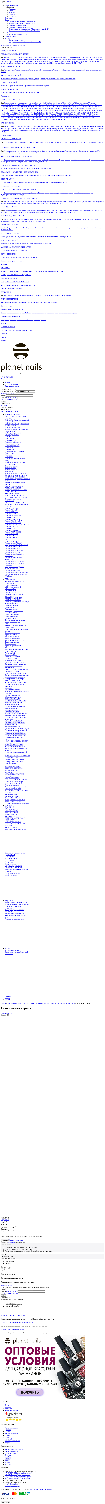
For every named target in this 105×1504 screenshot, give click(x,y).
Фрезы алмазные (53, 160)
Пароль (3, 397)
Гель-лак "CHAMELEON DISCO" (84, 105)
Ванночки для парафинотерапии (12, 302)
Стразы (58, 228)
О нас (7, 1405)
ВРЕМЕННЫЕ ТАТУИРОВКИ (12, 309)
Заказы (7, 382)
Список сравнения (11, 384)
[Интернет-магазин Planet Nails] (21, 371)
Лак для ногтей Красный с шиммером (25, 128)
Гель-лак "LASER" (14, 110)
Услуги (7, 38)
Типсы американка (22, 70)
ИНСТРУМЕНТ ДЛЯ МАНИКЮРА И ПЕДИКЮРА (19, 189)
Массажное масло (59, 271)
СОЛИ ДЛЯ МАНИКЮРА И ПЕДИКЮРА (16, 275)
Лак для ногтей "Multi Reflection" (32, 126)
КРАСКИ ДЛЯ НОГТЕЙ (9, 240)
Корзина (4, 411)
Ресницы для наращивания (36, 320)
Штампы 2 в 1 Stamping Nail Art (41, 237)
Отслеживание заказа (8, 391)
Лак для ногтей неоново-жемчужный (51, 128)
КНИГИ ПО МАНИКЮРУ (10, 89)
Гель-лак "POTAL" (30, 112)
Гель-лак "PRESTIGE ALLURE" (48, 112)
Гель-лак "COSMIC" (31, 107)
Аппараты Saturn (45, 168)
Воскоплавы (38, 295)
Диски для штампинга (8, 237)
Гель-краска (84, 61)
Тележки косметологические (56, 153)
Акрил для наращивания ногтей (12, 86)
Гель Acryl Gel (66, 59)
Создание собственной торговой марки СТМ (25, 42)
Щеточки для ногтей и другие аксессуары (48, 203)
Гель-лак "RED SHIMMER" (52, 116)
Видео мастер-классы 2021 (18, 34)
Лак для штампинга (23, 237)
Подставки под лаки (87, 201)
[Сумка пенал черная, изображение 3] (31, 1199)
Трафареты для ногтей (68, 228)
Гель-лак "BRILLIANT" (31, 105)
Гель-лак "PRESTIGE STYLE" (81, 114)
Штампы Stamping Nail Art (61, 237)
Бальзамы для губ (46, 271)
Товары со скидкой (11, 1433)
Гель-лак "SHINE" (29, 118)
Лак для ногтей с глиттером (74, 128)
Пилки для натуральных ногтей (86, 210)
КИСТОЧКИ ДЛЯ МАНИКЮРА (12, 216)
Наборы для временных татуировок (37, 313)
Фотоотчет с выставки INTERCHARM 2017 (24, 31)
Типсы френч (58, 70)
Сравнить (11, 1242)
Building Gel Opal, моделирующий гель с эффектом (58, 57)
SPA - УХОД (5, 268)
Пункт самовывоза (11, 1428)
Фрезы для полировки (66, 160)
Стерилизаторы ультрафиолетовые (35, 182)
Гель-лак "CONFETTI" (16, 107)
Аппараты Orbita (18, 168)
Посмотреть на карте (12, 1486)
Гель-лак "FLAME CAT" (16, 108)
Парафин (27, 302)
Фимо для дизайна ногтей (85, 228)
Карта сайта (9, 1439)
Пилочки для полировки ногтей (46, 212)
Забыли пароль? (11, 397)
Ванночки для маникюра (12, 201)
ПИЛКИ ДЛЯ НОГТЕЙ (9, 207)
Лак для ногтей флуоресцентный (67, 130)
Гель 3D (58, 59)
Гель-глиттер (68, 61)
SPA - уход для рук (20, 271)
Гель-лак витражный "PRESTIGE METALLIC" (56, 119)
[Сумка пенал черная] (31, 1076)
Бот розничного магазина (14, 1449)
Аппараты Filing (6, 168)
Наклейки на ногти (49, 228)
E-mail (3, 395)
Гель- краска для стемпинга (54, 61)
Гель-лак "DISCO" (74, 107)
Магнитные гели (7, 250)
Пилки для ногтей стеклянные (24, 212)
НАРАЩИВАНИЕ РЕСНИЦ (11, 316)
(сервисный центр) (18, 1477)
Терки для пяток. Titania (29, 257)
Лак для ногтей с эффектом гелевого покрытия (24, 130)
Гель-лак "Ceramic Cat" (64, 105)
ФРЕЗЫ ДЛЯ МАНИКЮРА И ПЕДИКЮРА (16, 156)
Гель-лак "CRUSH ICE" (46, 107)
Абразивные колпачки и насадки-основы (18, 160)
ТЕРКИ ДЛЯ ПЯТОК (8, 254)
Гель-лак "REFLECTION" (71, 116)
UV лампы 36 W (48, 142)
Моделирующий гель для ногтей (38, 63)
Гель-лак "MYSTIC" (77, 110)
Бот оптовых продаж (12, 1451)
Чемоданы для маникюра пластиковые (35, 175)
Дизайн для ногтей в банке (13, 228)
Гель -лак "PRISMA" (42, 103)
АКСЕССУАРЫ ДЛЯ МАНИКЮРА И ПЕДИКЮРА (19, 198)
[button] (5, 1220)
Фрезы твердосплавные (38, 162)
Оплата (11, 11)
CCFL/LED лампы (19, 142)
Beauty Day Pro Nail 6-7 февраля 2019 (22, 23)
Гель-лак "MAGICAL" (44, 110)
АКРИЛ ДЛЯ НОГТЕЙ (9, 82)
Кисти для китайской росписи (51, 219)
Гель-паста (13, 63)
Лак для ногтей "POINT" (69, 126)
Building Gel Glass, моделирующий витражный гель (22, 57)
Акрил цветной (28, 86)
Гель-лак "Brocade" (56, 103)
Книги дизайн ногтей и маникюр (12, 92)
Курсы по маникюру (12, 5)
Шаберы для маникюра (16, 195)
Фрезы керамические (81, 160)
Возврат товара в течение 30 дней (13, 1329)
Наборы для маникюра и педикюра (66, 193)
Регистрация (9, 393)
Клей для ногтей (9, 70)
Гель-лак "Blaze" (17, 105)
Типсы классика (34, 70)
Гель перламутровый (20, 61)
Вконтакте (8, 1455)
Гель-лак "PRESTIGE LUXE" (60, 114)
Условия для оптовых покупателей (13, 45)
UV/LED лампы (70, 142)
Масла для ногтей (7, 285)
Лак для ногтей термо (48, 130)
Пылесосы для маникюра (88, 151)
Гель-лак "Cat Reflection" (47, 105)
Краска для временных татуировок (13, 313)
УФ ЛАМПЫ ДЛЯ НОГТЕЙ (11, 139)
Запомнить (6, 404)
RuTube (7, 1462)
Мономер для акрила (41, 86)
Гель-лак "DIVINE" (87, 107)
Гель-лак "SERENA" (87, 116)
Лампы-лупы (60, 151)
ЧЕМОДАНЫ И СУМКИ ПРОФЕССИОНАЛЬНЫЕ (19, 172)
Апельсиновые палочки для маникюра (17, 193)
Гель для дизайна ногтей (90, 59)
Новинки (8, 1435)
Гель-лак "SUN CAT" (55, 118)
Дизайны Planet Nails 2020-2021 (20, 27)
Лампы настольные (49, 151)
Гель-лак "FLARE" (31, 108)
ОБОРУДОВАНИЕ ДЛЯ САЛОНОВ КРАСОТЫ (18, 147)
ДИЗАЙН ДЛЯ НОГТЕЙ (10, 224)
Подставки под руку (72, 151)
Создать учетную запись (9, 399)
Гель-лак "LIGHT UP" (29, 110)
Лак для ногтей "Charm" (12, 126)
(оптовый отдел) (17, 1478)
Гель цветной (40, 61)
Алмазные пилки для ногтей (14, 210)
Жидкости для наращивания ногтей (44, 79)
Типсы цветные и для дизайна (73, 70)
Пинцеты (81, 193)
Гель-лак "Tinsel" (68, 118)
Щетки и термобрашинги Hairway (13, 261)
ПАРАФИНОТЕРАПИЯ (9, 299)
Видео (7, 33)
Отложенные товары (12, 386)
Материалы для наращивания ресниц (14, 320)
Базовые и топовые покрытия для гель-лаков (19, 103)
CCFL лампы (8, 142)
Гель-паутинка (22, 63)
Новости (12, 14)
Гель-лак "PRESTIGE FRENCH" (38, 114)
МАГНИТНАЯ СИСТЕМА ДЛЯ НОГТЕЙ (16, 247)
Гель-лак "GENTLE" (71, 108)
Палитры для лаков (73, 201)
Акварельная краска (8, 243)
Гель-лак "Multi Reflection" (61, 110)
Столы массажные (29, 153)
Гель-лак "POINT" (17, 112)
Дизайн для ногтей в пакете (32, 228)
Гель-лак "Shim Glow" (15, 118)
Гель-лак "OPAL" (90, 110)
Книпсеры (34, 193)
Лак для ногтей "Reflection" (87, 126)
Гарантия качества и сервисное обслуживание (17, 1322)
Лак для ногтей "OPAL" (52, 126)
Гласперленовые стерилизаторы (12, 182)
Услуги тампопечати (16, 40)
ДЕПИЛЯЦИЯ (6, 292)
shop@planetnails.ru (11, 1484)
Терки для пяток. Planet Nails (11, 257)
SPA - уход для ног (7, 271)
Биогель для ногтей (48, 59)
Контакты (12, 12)
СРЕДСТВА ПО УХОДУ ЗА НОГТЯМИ (15, 282)
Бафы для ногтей (30, 210)
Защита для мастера (28, 201)
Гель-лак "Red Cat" (35, 116)
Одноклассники (10, 1453)
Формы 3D (9, 230)
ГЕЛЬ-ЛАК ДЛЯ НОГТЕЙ (10, 99)
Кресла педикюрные (35, 151)
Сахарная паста (48, 295)
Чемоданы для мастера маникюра (60, 175)
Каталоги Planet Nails (12, 1441)
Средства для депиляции (62, 295)
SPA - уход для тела (33, 271)
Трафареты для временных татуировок (63, 313)
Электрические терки (73, 153)
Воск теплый (29, 295)
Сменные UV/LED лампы (85, 142)
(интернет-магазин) (18, 1475)
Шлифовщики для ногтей (67, 212)
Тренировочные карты (32, 92)
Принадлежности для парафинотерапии (44, 302)
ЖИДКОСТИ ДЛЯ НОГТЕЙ (11, 75)
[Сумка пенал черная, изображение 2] (31, 1138)
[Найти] (20, 373)
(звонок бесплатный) (18, 1473)
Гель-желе (76, 61)
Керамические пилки (43, 210)
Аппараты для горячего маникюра (16, 151)
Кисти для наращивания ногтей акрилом (76, 219)
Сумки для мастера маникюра (11, 175)
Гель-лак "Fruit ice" (57, 108)
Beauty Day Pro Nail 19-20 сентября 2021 (23, 22)
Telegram (8, 1464)
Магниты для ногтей (20, 250)
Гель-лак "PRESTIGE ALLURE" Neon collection (75, 112)
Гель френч (31, 61)
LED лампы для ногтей (34, 142)
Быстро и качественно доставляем (13, 1315)
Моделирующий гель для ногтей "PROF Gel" (66, 63)
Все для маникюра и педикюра (41, 1489)
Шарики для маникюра (9, 278)
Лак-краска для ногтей (44, 243)
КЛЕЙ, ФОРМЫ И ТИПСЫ (11, 66)
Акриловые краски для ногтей (25, 243)
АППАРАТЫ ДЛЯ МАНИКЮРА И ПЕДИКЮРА (18, 165)
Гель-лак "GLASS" (85, 108)
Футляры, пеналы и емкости (24, 203)
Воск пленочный (19, 295)
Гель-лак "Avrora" (82, 103)
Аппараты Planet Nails (31, 168)
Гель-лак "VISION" (81, 118)
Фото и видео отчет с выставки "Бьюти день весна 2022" (29, 29)
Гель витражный (76, 59)
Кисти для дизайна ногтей (31, 219)
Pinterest (7, 1459)
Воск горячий (8, 295)
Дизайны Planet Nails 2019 (18, 25)
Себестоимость (10, 36)
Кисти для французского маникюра (32, 221)
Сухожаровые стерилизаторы (57, 182)
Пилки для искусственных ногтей (63, 210)
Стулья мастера (41, 153)
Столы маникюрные (16, 153)
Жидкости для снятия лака (66, 79)
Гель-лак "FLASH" (44, 108)
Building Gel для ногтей (33, 59)
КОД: (3, 1218)
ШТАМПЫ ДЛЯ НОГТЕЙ (10, 233)
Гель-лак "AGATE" (69, 103)
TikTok (7, 1460)
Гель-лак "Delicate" (61, 107)
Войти (3, 393)
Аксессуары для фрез (39, 160)
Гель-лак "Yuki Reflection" (19, 119)
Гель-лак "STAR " (41, 118)
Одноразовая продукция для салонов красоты (51, 201)
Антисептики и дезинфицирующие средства (16, 79)
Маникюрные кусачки (46, 193)
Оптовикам (9, 18)
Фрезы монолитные (12, 162)
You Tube (8, 1457)
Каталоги (12, 16)
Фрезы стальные (24, 162)
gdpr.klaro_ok (6, 1502)
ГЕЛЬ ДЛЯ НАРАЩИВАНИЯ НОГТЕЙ (15, 54)
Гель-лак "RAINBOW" (21, 116)
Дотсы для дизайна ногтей (13, 219)
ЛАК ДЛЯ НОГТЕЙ (8, 123)
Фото (7, 20)
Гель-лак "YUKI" (34, 119)
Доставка (12, 9)
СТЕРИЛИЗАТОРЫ (8, 179)
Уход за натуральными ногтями (24, 285)
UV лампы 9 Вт (59, 142)
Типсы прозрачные (46, 70)
